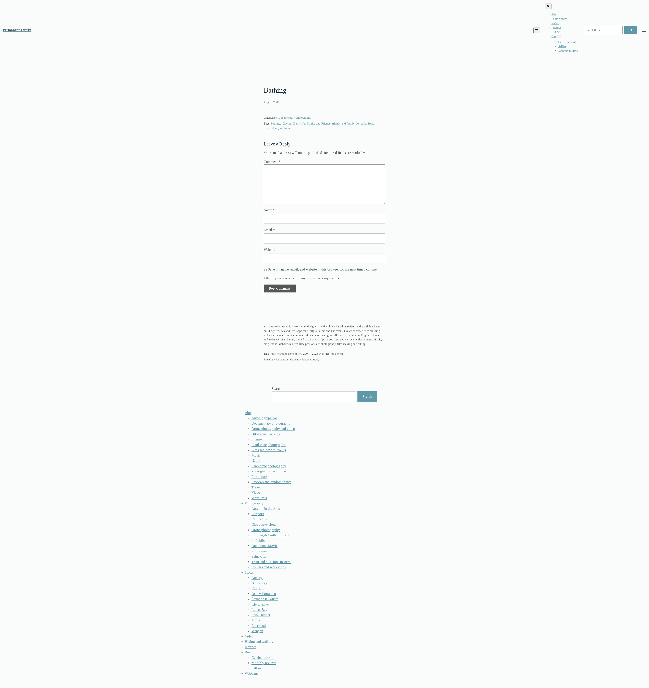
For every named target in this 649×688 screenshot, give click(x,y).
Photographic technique (268, 471)
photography (328, 344)
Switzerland (271, 128)
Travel (256, 487)
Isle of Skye (260, 604)
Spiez (371, 123)
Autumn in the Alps (265, 509)
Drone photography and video (273, 429)
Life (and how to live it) (268, 450)
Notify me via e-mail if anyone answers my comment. (305, 278)
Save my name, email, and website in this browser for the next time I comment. (324, 269)
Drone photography (265, 530)
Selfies (256, 668)
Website (269, 250)
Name (269, 210)
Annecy (257, 578)
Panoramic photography (268, 466)
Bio (247, 652)
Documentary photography (294, 117)
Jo (357, 123)
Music (255, 455)
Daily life (299, 123)
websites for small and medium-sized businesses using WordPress (303, 335)
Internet (257, 439)
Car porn (257, 514)
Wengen (257, 631)
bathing (275, 123)
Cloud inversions (263, 524)
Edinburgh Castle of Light (270, 535)
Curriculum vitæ (263, 658)
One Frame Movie (264, 546)
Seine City (259, 556)
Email (269, 230)
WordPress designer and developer (314, 326)
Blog (248, 413)
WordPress (259, 498)
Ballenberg (259, 583)
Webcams (251, 673)
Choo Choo (259, 519)
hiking (362, 344)
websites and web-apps (288, 331)
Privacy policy (310, 359)
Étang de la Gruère (264, 599)
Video (255, 492)
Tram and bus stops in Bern (271, 562)
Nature (256, 461)
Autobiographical (264, 418)
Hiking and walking (265, 434)
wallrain (285, 128)
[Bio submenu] (558, 36)
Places (249, 572)
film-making (344, 344)
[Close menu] (548, 6)
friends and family (343, 123)
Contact (294, 359)
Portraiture (259, 477)
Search (276, 389)
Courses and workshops (268, 567)
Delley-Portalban (263, 594)
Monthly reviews (263, 663)
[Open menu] (536, 30)
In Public (258, 540)
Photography (254, 503)
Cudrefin (257, 588)
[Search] (630, 30)
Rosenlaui (258, 626)
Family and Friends (318, 123)
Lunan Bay (259, 610)
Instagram (282, 359)
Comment (272, 162)
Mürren (256, 620)
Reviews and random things (271, 482)
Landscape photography (268, 445)
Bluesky (268, 359)
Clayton (287, 123)
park (363, 123)
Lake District (260, 615)
